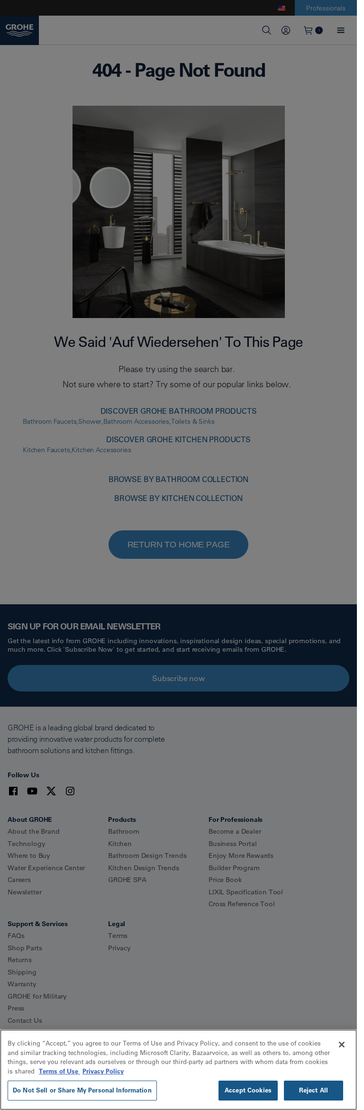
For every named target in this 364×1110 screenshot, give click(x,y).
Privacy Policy (103, 1071)
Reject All (313, 1090)
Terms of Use (59, 1071)
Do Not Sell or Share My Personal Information (82, 1090)
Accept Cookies (248, 1090)
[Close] (341, 1044)
